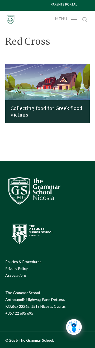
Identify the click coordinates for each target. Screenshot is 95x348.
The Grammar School (22, 292)
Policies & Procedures (23, 261)
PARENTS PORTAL (64, 5)
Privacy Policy (16, 268)
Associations (16, 275)
